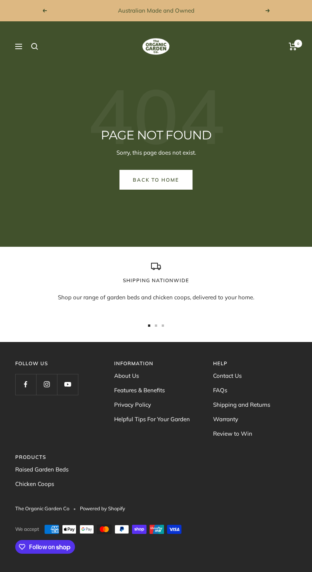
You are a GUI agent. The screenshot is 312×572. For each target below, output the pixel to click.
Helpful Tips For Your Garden (152, 419)
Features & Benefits (139, 390)
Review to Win (232, 433)
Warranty (225, 419)
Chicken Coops (34, 483)
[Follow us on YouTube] (67, 384)
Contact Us (227, 375)
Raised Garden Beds (41, 469)
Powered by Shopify (102, 508)
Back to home (156, 180)
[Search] (34, 46)
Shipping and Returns (241, 404)
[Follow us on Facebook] (25, 384)
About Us (126, 375)
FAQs (220, 390)
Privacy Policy (132, 404)
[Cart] (293, 46)
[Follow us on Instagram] (46, 384)
